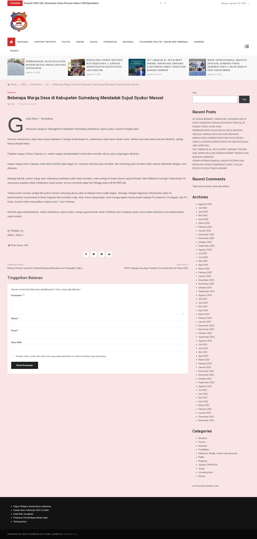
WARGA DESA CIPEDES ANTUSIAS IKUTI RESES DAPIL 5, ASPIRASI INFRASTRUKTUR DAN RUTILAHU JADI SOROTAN (220, 142)
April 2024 (203, 310)
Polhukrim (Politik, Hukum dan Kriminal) (164, 42)
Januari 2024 (204, 321)
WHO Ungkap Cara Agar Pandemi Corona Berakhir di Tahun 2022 (156, 268)
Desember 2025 (206, 234)
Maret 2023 (203, 359)
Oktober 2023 (205, 333)
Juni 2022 (203, 394)
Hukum (80, 42)
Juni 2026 (203, 211)
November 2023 (206, 329)
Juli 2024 (202, 299)
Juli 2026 (202, 208)
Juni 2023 (203, 348)
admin (12, 104)
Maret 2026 (203, 223)
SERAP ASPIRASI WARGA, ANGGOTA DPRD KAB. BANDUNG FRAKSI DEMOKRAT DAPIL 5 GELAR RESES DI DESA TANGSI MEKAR (218, 164)
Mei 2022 (202, 397)
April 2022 (203, 401)
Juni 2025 (203, 257)
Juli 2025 (202, 253)
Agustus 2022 (205, 386)
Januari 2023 (204, 367)
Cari (194, 92)
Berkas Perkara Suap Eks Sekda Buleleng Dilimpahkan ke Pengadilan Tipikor (45, 268)
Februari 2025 (205, 272)
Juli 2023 (202, 344)
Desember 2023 (206, 325)
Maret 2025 (203, 268)
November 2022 (206, 375)
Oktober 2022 (205, 378)
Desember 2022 (206, 371)
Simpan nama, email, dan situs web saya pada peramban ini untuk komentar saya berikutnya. (61, 356)
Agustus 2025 (205, 249)
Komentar (17, 295)
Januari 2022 (204, 412)
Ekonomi (199, 42)
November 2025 (206, 238)
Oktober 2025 (205, 242)
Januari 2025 (204, 276)
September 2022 (206, 382)
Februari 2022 (205, 409)
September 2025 (206, 245)
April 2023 (203, 356)
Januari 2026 (204, 230)
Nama (15, 318)
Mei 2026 (202, 215)
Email (14, 330)
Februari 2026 (205, 227)
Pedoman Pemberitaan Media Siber (30, 517)
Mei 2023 (202, 352)
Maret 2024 (203, 314)
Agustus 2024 (205, 295)
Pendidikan (110, 42)
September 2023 (206, 337)
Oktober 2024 (205, 287)
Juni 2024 (203, 302)
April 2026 (203, 219)
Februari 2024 (205, 318)
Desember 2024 (206, 280)
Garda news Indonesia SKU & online (31, 510)
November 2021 (206, 420)
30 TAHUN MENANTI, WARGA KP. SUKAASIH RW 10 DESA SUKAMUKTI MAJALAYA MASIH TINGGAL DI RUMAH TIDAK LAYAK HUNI (219, 123)
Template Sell (70, 534)
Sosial (94, 42)
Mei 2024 (202, 306)
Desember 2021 (206, 416)
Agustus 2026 (205, 204)
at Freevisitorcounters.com (205, 486)
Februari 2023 (205, 363)
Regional (22, 42)
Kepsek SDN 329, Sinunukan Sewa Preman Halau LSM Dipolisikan (61, 3)
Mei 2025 (202, 261)
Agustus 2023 (205, 340)
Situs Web (16, 342)
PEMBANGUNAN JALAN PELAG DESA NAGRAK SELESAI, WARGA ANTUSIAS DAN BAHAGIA (46, 64)
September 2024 (206, 291)
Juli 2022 (202, 390)
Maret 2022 (203, 405)
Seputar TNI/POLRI (45, 42)
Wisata (14, 51)
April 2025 (203, 265)
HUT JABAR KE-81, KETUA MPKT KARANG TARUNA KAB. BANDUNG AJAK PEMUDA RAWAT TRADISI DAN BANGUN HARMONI (220, 153)
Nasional (128, 42)
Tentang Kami (20, 521)
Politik (66, 42)
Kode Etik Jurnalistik (23, 514)
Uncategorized (205, 472)
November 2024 (206, 283)
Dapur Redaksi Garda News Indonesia (32, 506)
